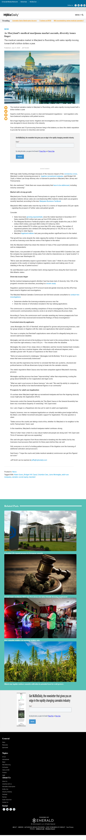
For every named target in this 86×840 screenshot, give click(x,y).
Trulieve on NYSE (45, 20)
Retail (3, 762)
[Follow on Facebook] (76, 5)
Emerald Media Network (10, 2)
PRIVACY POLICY (50, 829)
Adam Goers (18, 475)
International (5, 759)
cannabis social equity (20, 477)
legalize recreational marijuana (52, 176)
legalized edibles (27, 233)
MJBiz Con (5, 789)
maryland (32, 477)
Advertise (24, 2)
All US (4, 757)
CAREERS (20, 827)
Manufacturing (6, 764)
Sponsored (5, 747)
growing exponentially (35, 217)
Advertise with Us (7, 784)
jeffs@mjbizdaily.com (39, 460)
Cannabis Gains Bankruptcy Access (24, 20)
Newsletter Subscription (8, 786)
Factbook (4, 794)
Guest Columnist (7, 799)
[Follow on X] (81, 5)
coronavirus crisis (70, 174)
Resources (5, 745)
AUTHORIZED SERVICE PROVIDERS (34, 827)
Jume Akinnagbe (55, 475)
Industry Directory (7, 792)
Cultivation (5, 767)
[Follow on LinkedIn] (79, 5)
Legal (3, 775)
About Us (4, 781)
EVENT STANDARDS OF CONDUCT (55, 827)
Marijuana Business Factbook (50, 201)
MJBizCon (33, 2)
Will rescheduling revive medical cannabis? (69, 20)
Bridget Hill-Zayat (30, 475)
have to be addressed (61, 185)
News (6, 29)
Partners (4, 797)
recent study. (51, 284)
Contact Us (5, 802)
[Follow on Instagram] (84, 5)
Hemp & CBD (5, 770)
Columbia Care (43, 475)
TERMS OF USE (40, 829)
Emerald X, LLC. (40, 824)
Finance (4, 772)
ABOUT (15, 827)
